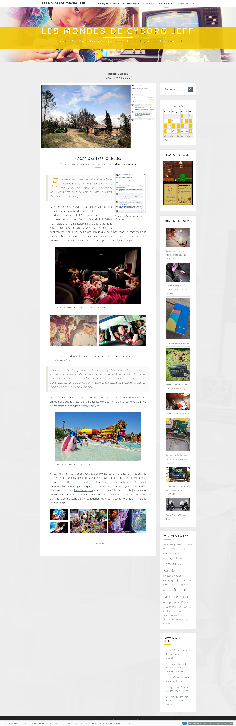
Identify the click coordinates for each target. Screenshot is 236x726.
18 (165, 130)
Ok (185, 723)
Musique (179, 589)
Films (177, 571)
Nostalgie (167, 602)
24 (191, 130)
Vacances (169, 619)
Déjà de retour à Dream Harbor (177, 700)
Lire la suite (99, 543)
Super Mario (185, 615)
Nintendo (171, 596)
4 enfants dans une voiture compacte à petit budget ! (177, 289)
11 (165, 125)
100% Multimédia (185, 3)
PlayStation (169, 607)
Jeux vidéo (184, 580)
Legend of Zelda (171, 584)
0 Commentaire (103, 164)
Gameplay (168, 580)
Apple (168, 549)
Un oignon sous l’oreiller (177, 414)
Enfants (169, 564)
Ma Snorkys (167, 591)
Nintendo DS (186, 597)
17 (191, 125)
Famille (169, 570)
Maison (187, 584)
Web (183, 620)
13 (173, 125)
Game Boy (177, 575)
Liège (182, 584)
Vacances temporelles (98, 158)
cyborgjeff (85, 164)
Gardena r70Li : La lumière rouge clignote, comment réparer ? (178, 459)
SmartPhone (168, 615)
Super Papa (164, 3)
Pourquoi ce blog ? (108, 3)
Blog (183, 549)
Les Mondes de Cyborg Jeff (63, 3)
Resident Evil (168, 611)
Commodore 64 (173, 553)
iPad (175, 581)
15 (183, 125)
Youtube (166, 623)
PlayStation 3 (181, 607)
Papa (178, 603)
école (173, 624)
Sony (176, 615)
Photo (185, 602)
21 (178, 130)
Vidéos (178, 619)
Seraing (179, 611)
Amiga (173, 545)
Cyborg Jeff (170, 558)
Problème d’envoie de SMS (177, 343)
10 (191, 121)
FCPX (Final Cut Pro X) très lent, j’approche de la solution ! (178, 490)
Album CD (167, 544)
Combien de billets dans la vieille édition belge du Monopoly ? (177, 255)
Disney (180, 559)
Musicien (147, 3)
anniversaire (181, 544)
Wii (187, 620)
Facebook (181, 564)
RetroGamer (130, 3)
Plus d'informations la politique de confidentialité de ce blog (210, 723)
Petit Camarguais (83, 490)
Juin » (172, 140)
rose (175, 611)
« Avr (165, 140)
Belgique (175, 548)
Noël (174, 602)
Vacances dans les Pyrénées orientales (178, 654)
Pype (190, 607)
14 (178, 125)
